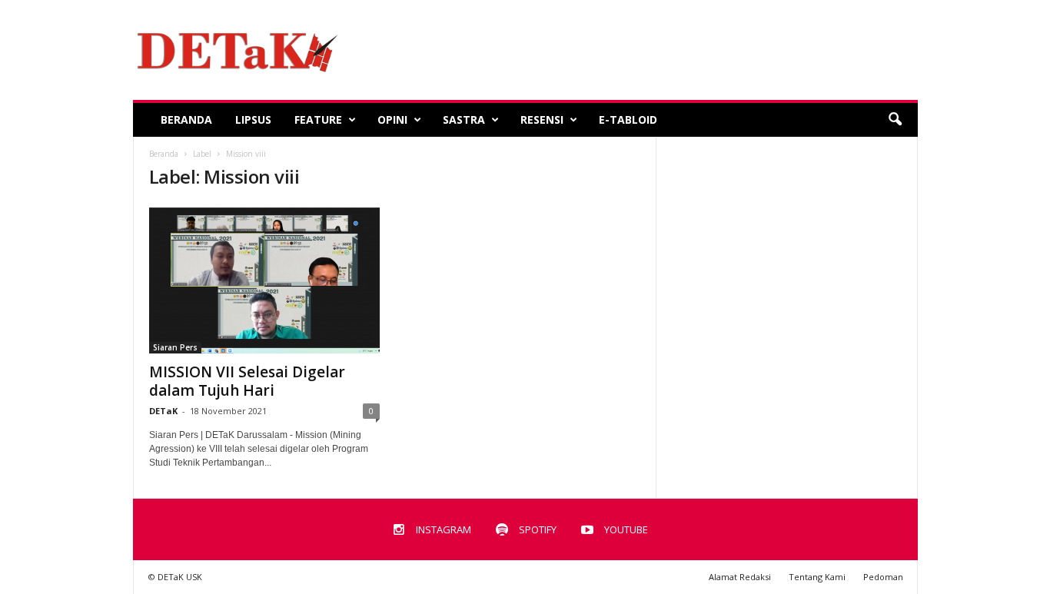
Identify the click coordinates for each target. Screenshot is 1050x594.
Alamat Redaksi (740, 576)
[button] (895, 120)
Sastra (464, 119)
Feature (318, 119)
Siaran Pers (175, 347)
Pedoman (883, 576)
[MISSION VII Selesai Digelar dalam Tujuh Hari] (264, 278)
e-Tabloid (628, 119)
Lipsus (253, 119)
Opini (392, 119)
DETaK (163, 410)
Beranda (186, 119)
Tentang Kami (817, 576)
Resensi (541, 119)
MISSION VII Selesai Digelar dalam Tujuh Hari (247, 381)
